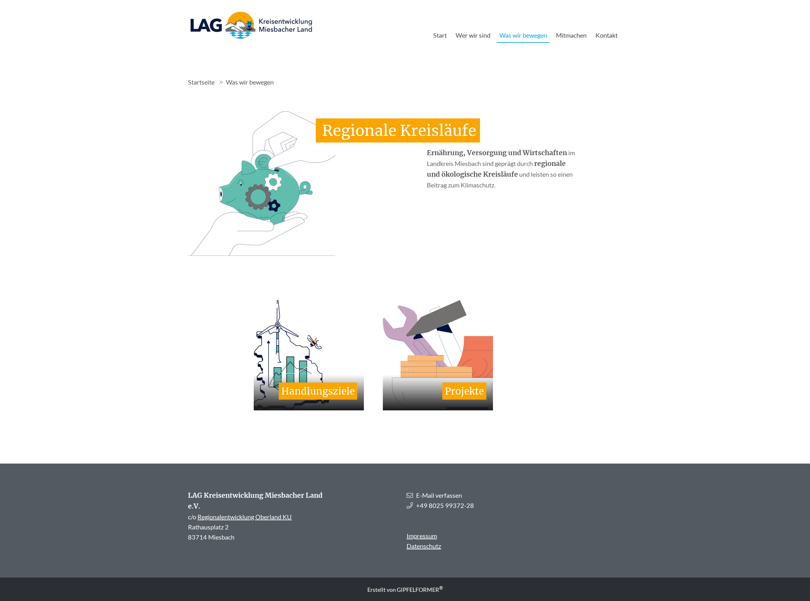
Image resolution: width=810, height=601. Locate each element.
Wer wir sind (473, 35)
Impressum (422, 536)
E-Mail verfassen (439, 495)
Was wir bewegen (523, 35)
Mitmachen (571, 35)
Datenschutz (424, 546)
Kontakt (606, 35)
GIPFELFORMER (420, 589)
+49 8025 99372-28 (445, 505)
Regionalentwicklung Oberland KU (244, 517)
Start (440, 35)
